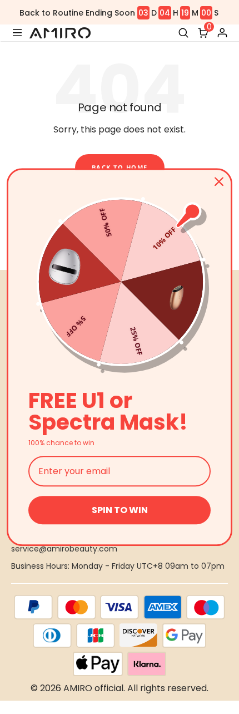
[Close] (219, 181)
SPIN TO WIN (120, 510)
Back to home (120, 167)
